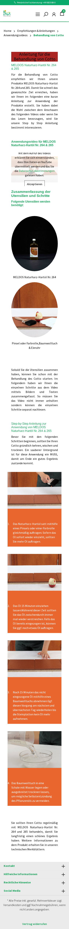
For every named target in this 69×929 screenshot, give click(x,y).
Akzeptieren (34, 184)
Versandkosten (12, 905)
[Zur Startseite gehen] (7, 13)
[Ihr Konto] (54, 13)
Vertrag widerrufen (34, 924)
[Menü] (38, 13)
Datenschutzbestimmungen (36, 171)
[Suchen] (46, 13)
